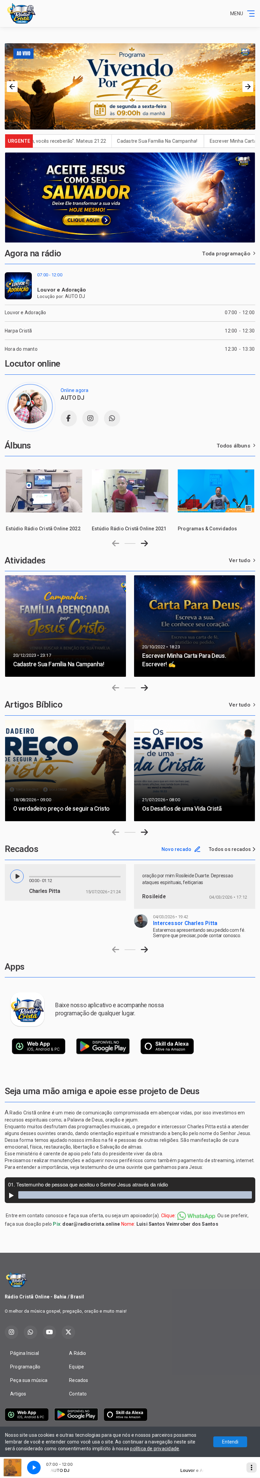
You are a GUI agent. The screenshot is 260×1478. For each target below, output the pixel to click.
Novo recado (176, 849)
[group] (44, 496)
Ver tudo (239, 560)
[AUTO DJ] (30, 406)
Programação (25, 1366)
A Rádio (77, 1353)
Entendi (230, 1442)
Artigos (18, 1393)
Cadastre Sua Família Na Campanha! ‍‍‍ (112, 141)
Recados (78, 1380)
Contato (78, 1393)
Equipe (76, 1366)
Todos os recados (230, 849)
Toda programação (226, 254)
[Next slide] (144, 543)
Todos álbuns (233, 446)
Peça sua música (28, 1380)
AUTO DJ (75, 296)
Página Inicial (24, 1353)
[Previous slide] (115, 543)
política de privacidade (154, 1448)
